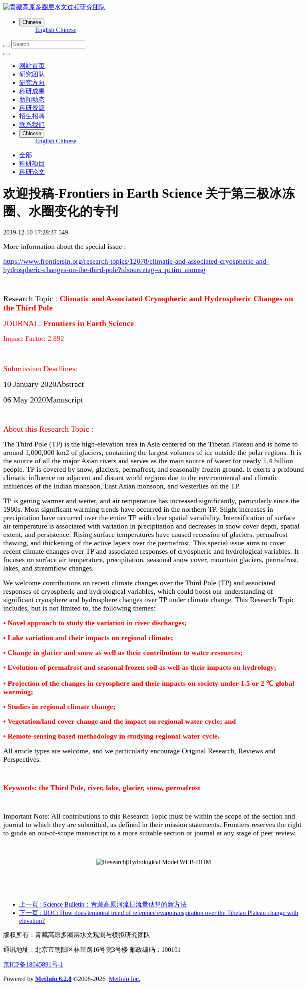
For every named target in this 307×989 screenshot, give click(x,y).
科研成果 (32, 91)
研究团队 (32, 74)
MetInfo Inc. (124, 978)
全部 (25, 155)
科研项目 (32, 163)
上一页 (103, 904)
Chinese (66, 29)
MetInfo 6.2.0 (53, 978)
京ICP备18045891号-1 (33, 964)
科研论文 (32, 171)
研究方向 (32, 82)
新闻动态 (32, 99)
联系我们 (32, 124)
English (45, 29)
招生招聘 (32, 116)
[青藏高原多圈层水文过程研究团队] (153, 7)
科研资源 (32, 107)
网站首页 (32, 65)
